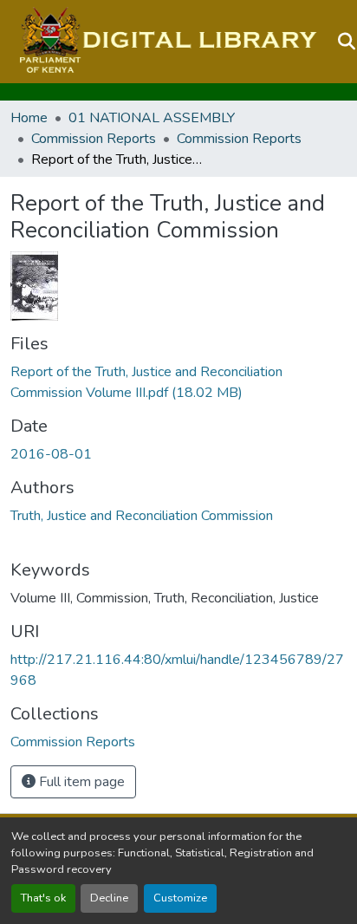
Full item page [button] (80, 781)
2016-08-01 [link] (51, 454)
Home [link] (29, 117)
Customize (180, 898)
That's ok (43, 898)
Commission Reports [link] (93, 138)
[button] (165, 41)
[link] (178, 382)
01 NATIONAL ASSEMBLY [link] (151, 117)
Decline (109, 898)
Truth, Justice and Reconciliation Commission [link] (141, 515)
